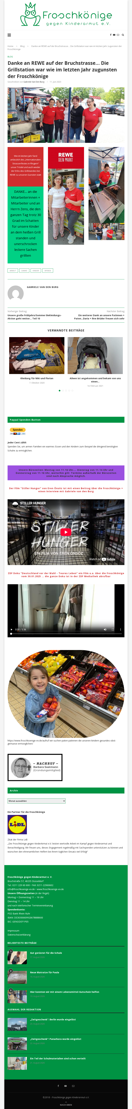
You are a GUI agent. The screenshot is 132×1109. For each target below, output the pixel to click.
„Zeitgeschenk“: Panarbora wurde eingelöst (55, 1038)
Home (10, 46)
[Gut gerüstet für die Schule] (17, 957)
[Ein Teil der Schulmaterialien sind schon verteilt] (17, 1063)
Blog (22, 46)
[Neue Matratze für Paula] (17, 977)
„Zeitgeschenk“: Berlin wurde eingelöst (53, 1019)
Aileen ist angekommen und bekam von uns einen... (95, 380)
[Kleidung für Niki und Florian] (36, 355)
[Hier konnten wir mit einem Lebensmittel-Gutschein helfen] (17, 996)
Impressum (13, 930)
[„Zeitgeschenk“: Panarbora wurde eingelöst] (17, 1043)
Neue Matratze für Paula (44, 972)
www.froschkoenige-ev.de (50, 889)
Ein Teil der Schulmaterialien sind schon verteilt (58, 1058)
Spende (47, 270)
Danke (24, 270)
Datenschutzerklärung (19, 934)
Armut (13, 270)
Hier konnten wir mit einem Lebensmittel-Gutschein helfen (64, 991)
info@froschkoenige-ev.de (21, 889)
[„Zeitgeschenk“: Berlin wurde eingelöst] (17, 1024)
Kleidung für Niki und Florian (36, 378)
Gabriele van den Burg (34, 81)
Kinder (36, 270)
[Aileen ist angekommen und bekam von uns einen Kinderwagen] (95, 355)
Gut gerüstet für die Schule (46, 952)
